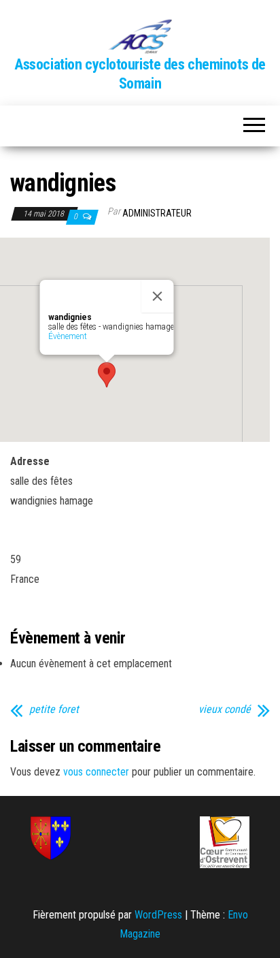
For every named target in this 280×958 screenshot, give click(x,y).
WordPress (158, 914)
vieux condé (224, 709)
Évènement (67, 336)
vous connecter (96, 771)
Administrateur (157, 213)
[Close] (157, 296)
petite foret (54, 709)
